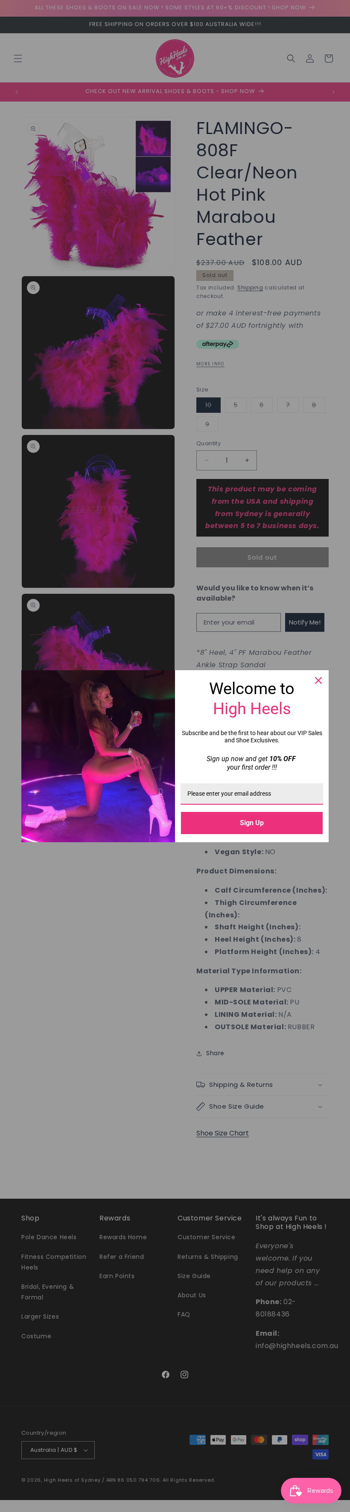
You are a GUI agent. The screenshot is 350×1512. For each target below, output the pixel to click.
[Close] (318, 680)
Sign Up (252, 823)
